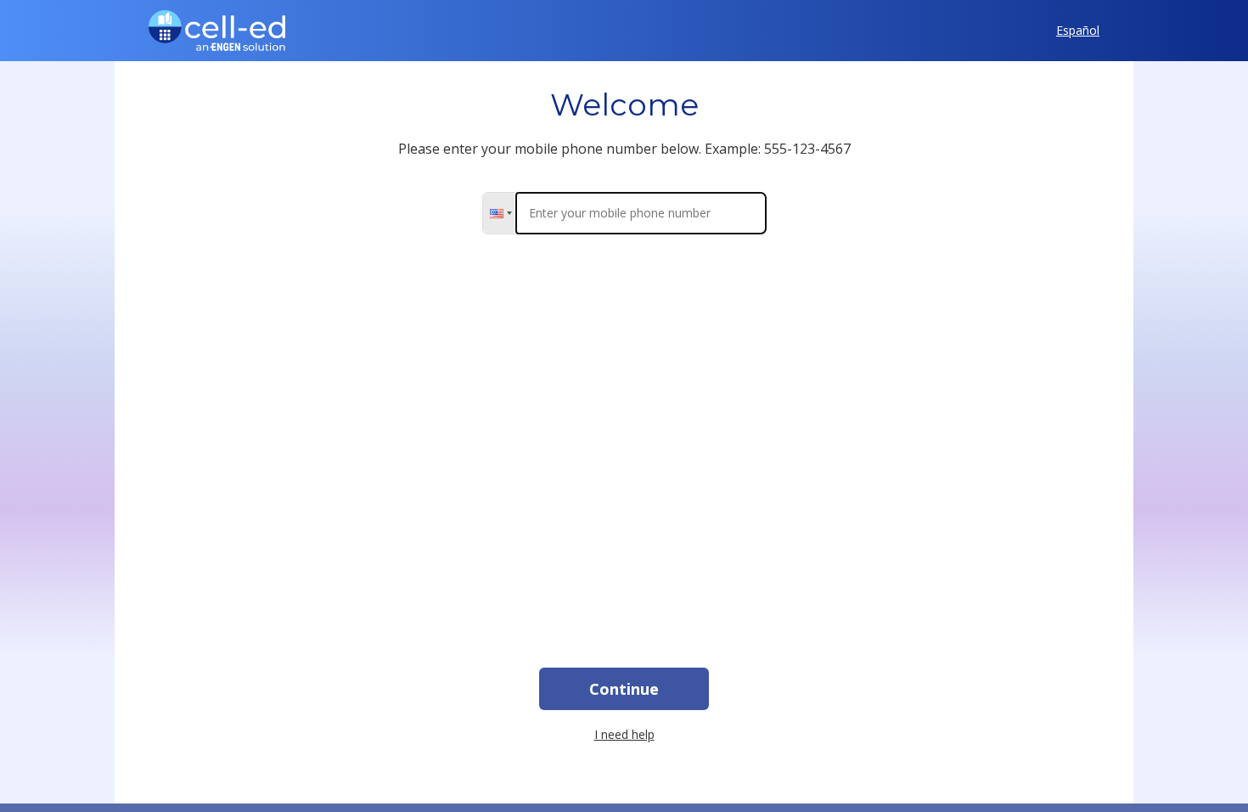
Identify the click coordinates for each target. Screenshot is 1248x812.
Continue (624, 689)
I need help (624, 734)
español (1077, 30)
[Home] (217, 30)
